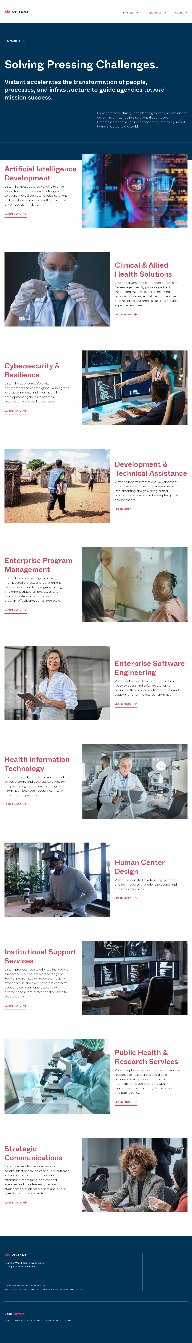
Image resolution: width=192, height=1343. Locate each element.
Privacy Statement (64, 1320)
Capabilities (154, 12)
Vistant (15, 1254)
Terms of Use (49, 1320)
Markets (128, 12)
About (179, 12)
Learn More (13, 213)
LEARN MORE (123, 314)
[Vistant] (16, 11)
